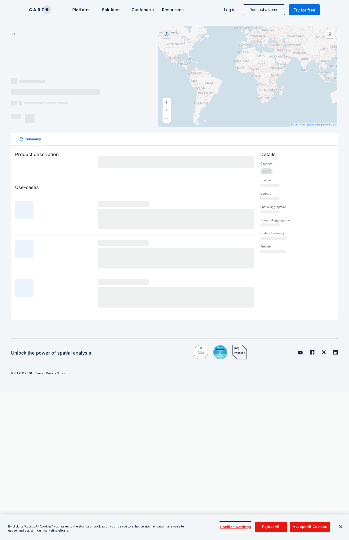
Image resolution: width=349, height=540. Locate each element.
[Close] (340, 526)
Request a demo (263, 9)
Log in (230, 9)
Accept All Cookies (310, 527)
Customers (142, 9)
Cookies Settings (235, 527)
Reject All (270, 527)
